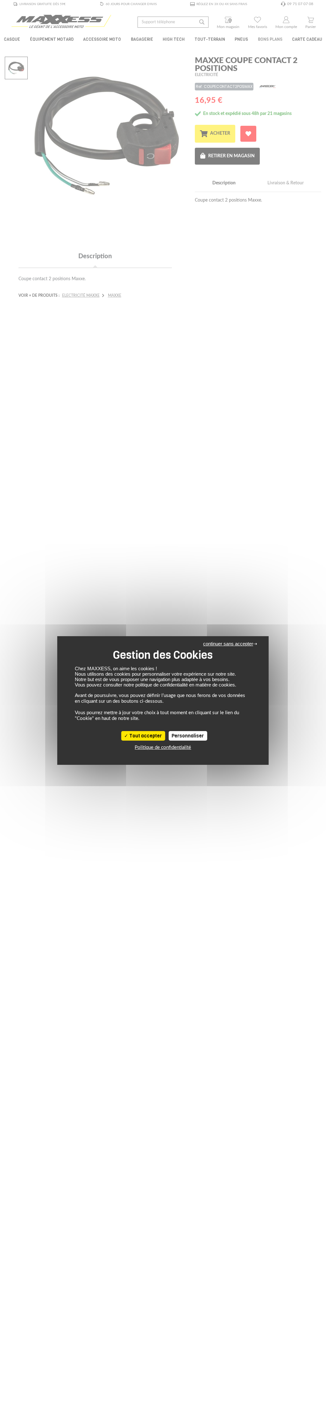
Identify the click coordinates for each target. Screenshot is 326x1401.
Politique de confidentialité (163, 747)
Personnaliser (188, 736)
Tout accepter (145, 736)
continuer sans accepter (228, 643)
